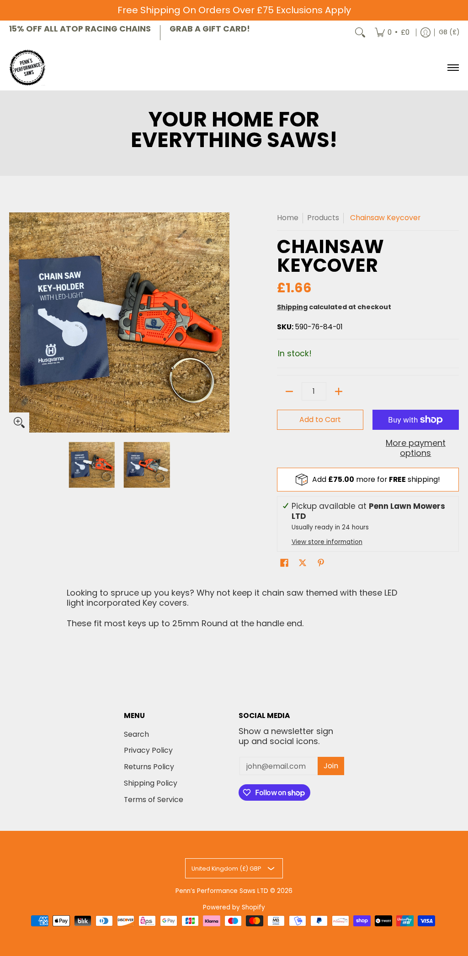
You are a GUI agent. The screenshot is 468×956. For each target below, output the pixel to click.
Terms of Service (153, 799)
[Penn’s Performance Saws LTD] (27, 67)
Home (287, 217)
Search (136, 734)
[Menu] (453, 67)
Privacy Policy (148, 750)
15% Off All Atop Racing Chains (80, 28)
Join (331, 766)
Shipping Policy (150, 783)
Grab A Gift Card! (210, 28)
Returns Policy (149, 766)
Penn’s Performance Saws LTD (222, 891)
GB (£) (449, 32)
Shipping (292, 307)
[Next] (223, 322)
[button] (284, 563)
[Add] (338, 391)
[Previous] (15, 322)
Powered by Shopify (234, 907)
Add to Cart (320, 419)
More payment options (416, 448)
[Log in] (425, 33)
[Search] (360, 33)
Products (323, 217)
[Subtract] (289, 391)
